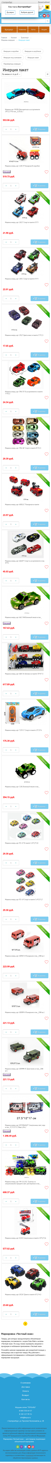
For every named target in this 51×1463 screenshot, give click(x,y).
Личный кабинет (44, 2)
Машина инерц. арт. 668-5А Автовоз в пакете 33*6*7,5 (24, 674)
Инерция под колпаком (12, 57)
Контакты (25, 1399)
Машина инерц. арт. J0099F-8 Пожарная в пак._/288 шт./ (25, 1012)
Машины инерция (8, 40)
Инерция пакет (33, 57)
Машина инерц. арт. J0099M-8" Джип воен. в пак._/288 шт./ (24, 1070)
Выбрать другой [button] (27, 12)
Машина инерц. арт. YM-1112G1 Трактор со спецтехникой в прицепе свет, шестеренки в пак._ (22, 1183)
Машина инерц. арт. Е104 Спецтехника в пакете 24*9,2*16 (25, 1238)
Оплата (25, 1391)
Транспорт (25, 37)
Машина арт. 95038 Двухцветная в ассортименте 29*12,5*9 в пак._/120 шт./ (22, 111)
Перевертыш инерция (12, 64)
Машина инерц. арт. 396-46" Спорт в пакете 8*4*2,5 (23, 448)
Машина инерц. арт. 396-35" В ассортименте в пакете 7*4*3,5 (24, 393)
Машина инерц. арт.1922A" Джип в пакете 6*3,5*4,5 (23, 1295)
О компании (26, 1382)
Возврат (25, 1395)
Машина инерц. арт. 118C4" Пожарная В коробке (22, 166)
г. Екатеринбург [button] (6, 2)
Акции (44, 29)
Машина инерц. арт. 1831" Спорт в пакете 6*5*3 (21, 279)
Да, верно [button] (10, 12)
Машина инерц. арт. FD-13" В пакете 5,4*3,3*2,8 (21, 843)
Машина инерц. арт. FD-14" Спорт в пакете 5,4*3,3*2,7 (24, 900)
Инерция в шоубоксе (33, 51)
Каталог (9, 29)
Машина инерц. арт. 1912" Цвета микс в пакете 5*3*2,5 (24, 335)
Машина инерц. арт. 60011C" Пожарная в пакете (22, 505)
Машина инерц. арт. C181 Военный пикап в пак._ (22, 787)
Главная (4, 37)
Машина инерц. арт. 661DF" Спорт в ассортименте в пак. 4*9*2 (25, 562)
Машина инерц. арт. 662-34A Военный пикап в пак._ (23, 617)
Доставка (25, 1387)
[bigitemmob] (47, 74)
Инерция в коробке (11, 51)
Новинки (22, 29)
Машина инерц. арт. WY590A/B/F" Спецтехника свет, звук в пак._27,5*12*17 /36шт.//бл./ (25, 1126)
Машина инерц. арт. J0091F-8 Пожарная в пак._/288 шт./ (25, 956)
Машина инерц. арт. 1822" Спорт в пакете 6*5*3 (21, 222)
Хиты (33, 29)
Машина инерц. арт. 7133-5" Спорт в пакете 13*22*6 (23, 730)
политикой (30, 1455)
